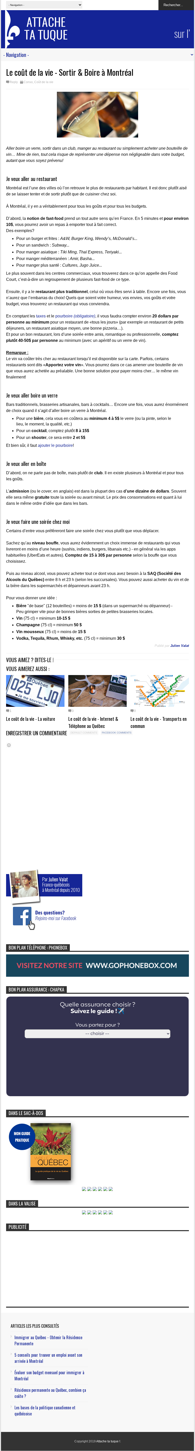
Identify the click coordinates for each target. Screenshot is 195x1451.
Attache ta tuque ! (108, 1441)
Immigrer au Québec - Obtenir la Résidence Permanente (48, 1340)
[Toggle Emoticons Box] (9, 745)
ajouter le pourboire (55, 445)
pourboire (75, 316)
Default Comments (84, 732)
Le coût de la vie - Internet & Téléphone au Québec (93, 722)
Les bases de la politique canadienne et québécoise (44, 1410)
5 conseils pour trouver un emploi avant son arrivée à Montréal (48, 1358)
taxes (41, 316)
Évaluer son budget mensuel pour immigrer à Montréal (49, 1375)
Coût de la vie (43, 82)
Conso (28, 82)
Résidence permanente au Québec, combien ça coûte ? (50, 1393)
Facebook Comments (117, 732)
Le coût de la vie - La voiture (30, 718)
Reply (14, 82)
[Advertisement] (44, 1265)
